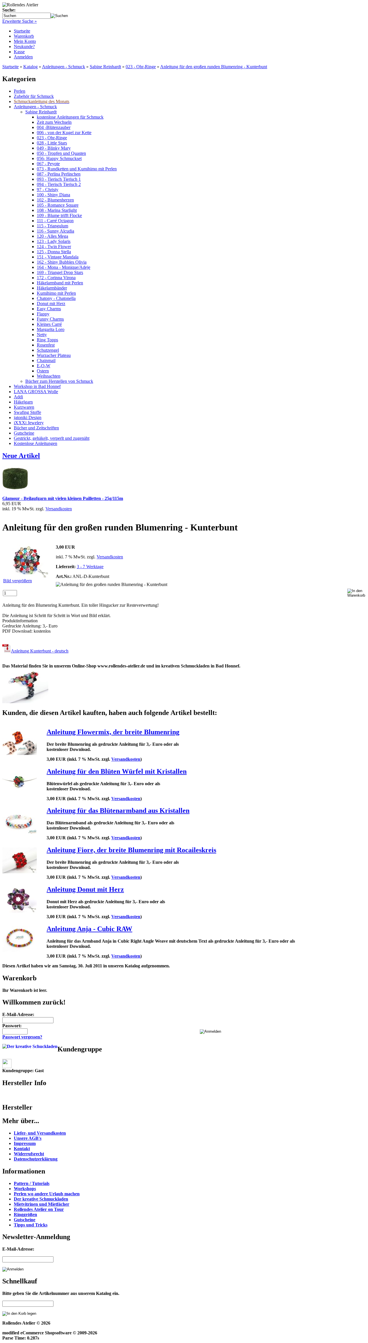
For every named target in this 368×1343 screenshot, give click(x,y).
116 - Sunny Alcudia (55, 231)
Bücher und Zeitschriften (36, 427)
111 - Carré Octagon (55, 220)
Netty (42, 334)
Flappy (43, 313)
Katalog (30, 66)
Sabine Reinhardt (105, 66)
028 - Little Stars (52, 142)
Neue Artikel (21, 455)
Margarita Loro (50, 329)
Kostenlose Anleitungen (35, 443)
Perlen (19, 91)
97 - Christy (47, 189)
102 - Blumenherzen (55, 199)
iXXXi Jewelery (29, 422)
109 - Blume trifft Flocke (59, 215)
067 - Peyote (48, 163)
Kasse (19, 51)
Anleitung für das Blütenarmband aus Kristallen (118, 810)
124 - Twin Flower (54, 246)
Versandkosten (58, 508)
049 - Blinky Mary (54, 148)
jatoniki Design (27, 417)
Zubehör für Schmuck (34, 96)
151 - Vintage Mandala (57, 256)
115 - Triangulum (52, 225)
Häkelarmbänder (52, 288)
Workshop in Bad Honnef (37, 386)
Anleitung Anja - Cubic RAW (89, 929)
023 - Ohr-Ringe (141, 66)
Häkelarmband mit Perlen (60, 282)
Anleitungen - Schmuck (63, 66)
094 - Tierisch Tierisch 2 (59, 184)
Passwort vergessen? (22, 1036)
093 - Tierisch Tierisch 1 (59, 179)
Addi (18, 396)
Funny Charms (50, 319)
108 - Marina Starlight (57, 210)
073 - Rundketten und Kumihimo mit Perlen (77, 168)
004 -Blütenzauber (53, 127)
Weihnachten (48, 376)
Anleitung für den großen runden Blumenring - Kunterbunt (213, 66)
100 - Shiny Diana (53, 194)
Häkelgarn (23, 402)
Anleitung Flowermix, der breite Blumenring (113, 732)
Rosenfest (46, 345)
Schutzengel (48, 350)
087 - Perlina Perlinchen (58, 174)
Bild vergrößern (17, 580)
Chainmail (46, 360)
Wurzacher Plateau (54, 355)
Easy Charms (49, 308)
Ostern (43, 370)
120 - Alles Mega (52, 236)
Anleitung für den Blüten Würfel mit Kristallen (117, 771)
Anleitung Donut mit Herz (85, 889)
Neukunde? (24, 46)
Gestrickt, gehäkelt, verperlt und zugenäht (51, 438)
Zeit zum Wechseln (54, 122)
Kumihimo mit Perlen (56, 293)
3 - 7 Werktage (90, 566)
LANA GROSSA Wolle (36, 391)
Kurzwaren (24, 407)
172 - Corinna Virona (56, 277)
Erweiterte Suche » (19, 21)
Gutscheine (24, 433)
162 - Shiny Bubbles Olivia (62, 262)
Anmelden (23, 56)
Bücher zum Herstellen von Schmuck (59, 381)
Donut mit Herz (51, 303)
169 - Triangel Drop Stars (60, 272)
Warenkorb (24, 36)
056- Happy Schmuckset (59, 158)
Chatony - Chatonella (56, 298)
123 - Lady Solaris (53, 241)
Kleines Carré (49, 324)
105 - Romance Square (57, 205)
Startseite (22, 30)
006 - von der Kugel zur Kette (64, 132)
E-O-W (43, 365)
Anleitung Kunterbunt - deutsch (39, 650)
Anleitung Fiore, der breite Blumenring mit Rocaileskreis (131, 850)
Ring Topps (47, 339)
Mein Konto (25, 41)
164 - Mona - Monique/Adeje (63, 267)
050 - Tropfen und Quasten (61, 153)
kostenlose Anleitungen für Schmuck (70, 117)
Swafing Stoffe (27, 412)
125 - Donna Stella (54, 251)
